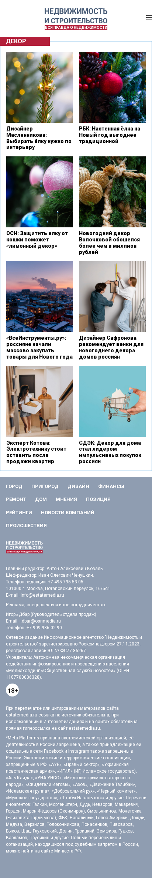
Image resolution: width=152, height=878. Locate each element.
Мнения (66, 499)
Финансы (111, 486)
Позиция (98, 499)
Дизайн (78, 486)
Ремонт (16, 499)
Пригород (45, 486)
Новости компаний (67, 512)
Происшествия (26, 525)
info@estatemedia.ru (42, 595)
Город (14, 486)
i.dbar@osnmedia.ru (40, 621)
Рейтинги (19, 512)
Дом (41, 499)
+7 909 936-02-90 (44, 627)
